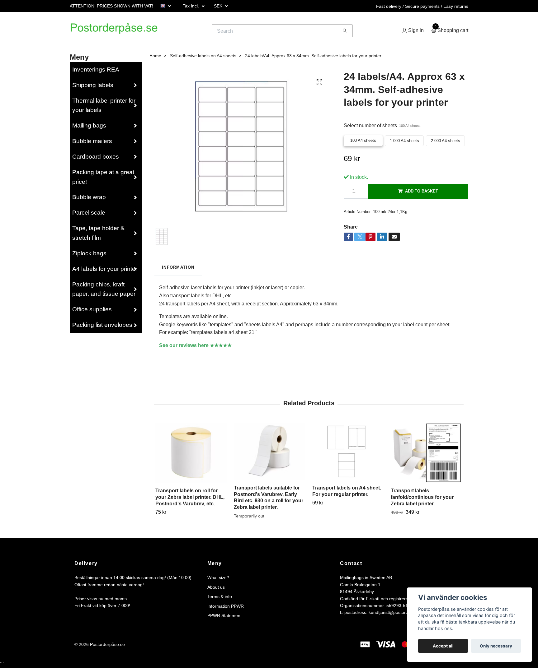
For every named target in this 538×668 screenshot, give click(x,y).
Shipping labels (92, 87)
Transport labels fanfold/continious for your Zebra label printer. (422, 499)
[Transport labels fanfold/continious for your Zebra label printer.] (426, 455)
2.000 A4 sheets (445, 143)
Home (155, 57)
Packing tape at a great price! (103, 179)
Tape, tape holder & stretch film (98, 235)
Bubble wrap (89, 199)
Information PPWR (225, 608)
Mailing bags (89, 128)
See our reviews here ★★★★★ (195, 347)
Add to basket (421, 193)
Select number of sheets (382, 128)
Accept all (443, 645)
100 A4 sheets (363, 142)
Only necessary (496, 645)
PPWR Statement (224, 617)
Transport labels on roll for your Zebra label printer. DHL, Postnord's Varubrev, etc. (189, 499)
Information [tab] (178, 269)
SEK (219, 5)
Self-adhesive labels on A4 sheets (203, 57)
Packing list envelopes (102, 327)
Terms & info (219, 598)
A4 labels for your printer (104, 271)
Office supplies (92, 311)
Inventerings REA (95, 71)
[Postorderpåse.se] (121, 32)
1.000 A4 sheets (404, 143)
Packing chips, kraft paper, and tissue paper (103, 291)
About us (216, 589)
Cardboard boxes (95, 158)
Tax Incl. (191, 5)
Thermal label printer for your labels (103, 108)
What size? (218, 580)
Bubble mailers (92, 143)
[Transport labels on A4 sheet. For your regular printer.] (348, 453)
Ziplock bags (89, 255)
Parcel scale (88, 215)
